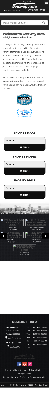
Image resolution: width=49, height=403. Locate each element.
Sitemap (23, 370)
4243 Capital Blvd (12, 11)
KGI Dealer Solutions (18, 385)
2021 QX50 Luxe (24, 252)
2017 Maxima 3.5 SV (12, 239)
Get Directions (14, 338)
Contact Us (15, 347)
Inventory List (11, 370)
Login (3, 385)
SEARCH (24, 147)
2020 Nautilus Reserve (37, 227)
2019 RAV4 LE (12, 227)
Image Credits (24, 374)
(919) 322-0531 (36, 10)
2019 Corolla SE (37, 239)
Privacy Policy (35, 370)
